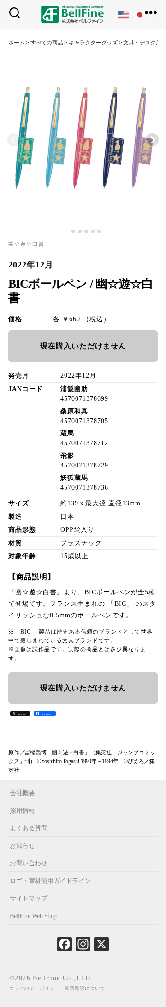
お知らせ (22, 845)
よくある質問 (28, 828)
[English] (124, 14)
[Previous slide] (14, 140)
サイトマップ (28, 898)
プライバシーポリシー (34, 988)
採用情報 (22, 810)
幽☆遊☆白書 (26, 244)
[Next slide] (152, 140)
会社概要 (22, 792)
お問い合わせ (28, 863)
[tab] (66, 231)
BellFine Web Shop (33, 916)
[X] (101, 946)
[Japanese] (140, 14)
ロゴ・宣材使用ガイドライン (50, 880)
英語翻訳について (85, 988)
